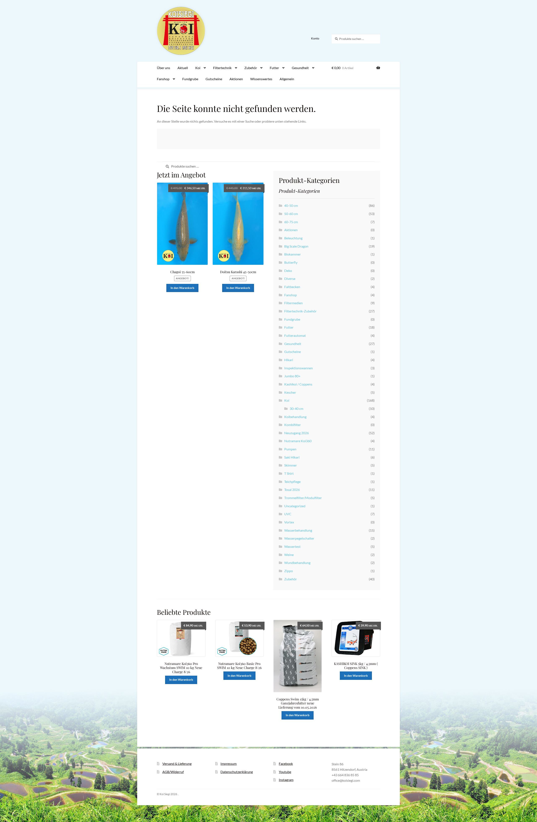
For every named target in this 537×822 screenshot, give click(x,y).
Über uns (163, 68)
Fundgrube (190, 79)
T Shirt (289, 473)
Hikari (288, 360)
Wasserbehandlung (298, 530)
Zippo (288, 571)
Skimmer (290, 465)
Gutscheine (214, 79)
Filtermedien (293, 303)
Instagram (286, 780)
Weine (289, 555)
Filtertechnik (222, 68)
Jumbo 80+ (292, 376)
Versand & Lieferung (177, 764)
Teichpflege (292, 482)
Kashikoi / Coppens (298, 384)
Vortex (289, 522)
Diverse (289, 279)
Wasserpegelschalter (299, 538)
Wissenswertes (261, 79)
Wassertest (292, 546)
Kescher (290, 392)
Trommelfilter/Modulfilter (303, 498)
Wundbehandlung (297, 563)
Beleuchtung (293, 238)
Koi (197, 68)
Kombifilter (292, 425)
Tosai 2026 (292, 490)
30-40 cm (296, 408)
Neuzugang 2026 (296, 433)
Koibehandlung (295, 417)
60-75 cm (291, 222)
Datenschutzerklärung (236, 772)
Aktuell (182, 68)
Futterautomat (295, 335)
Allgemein (287, 79)
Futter (274, 68)
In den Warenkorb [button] (182, 288)
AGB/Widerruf (173, 772)
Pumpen (290, 449)
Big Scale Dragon (296, 246)
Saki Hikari (292, 457)
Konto (315, 38)
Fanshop (163, 79)
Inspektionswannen (298, 368)
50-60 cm (291, 214)
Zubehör (250, 68)
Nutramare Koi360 (298, 441)
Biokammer (292, 254)
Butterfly (290, 262)
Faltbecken (292, 287)
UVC (287, 514)
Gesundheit (300, 68)
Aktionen (236, 79)
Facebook (286, 764)
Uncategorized (294, 506)
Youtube (285, 772)
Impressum (228, 764)
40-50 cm (291, 205)
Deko (288, 271)
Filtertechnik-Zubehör (300, 311)
